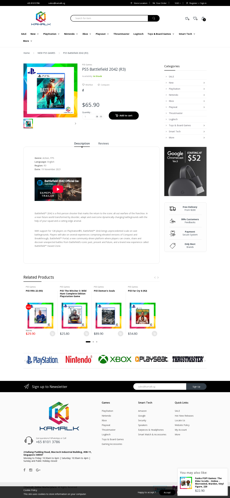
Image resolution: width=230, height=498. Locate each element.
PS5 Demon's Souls (104, 290)
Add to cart (126, 115)
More (177, 434)
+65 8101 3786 (48, 441)
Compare (105, 84)
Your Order (161, 3)
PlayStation (107, 410)
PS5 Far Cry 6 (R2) (137, 290)
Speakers (142, 425)
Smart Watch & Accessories (152, 434)
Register (193, 3)
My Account (181, 429)
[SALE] (40, 315)
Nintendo (106, 415)
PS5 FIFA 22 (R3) (34, 290)
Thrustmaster (108, 429)
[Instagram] (30, 470)
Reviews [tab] (103, 143)
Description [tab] (82, 143)
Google (142, 415)
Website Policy (182, 425)
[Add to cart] (52, 333)
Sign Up (196, 386)
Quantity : (86, 112)
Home (26, 52)
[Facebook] (83, 90)
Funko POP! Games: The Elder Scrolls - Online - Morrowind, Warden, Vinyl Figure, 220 (209, 482)
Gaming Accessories (112, 443)
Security (142, 420)
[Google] (38, 470)
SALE (177, 410)
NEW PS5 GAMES (46, 52)
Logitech (106, 434)
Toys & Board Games (113, 439)
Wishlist (89, 84)
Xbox (104, 420)
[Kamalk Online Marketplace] (41, 18)
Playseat (106, 425)
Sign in (203, 3)
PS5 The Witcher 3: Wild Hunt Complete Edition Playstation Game (73, 293)
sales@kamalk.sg (56, 3)
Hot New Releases (184, 415)
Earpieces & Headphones (151, 429)
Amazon (142, 410)
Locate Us (180, 420)
